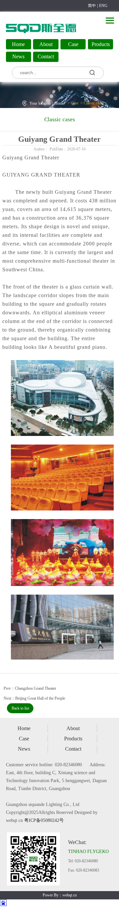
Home (18, 44)
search (93, 72)
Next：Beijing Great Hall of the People (34, 698)
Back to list (20, 708)
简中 (92, 5)
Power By (51, 895)
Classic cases (94, 103)
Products (101, 44)
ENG (103, 5)
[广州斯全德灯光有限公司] (41, 34)
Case (73, 44)
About (46, 44)
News (18, 56)
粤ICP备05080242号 (44, 820)
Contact (46, 56)
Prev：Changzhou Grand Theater (30, 688)
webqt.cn (69, 895)
